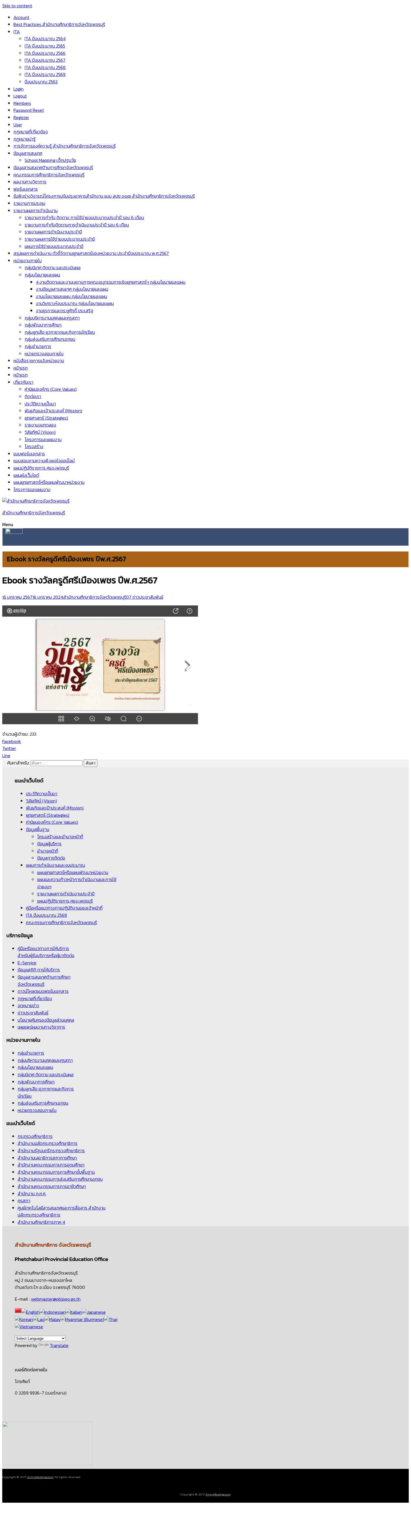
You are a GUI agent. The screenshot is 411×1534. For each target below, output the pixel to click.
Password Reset (28, 110)
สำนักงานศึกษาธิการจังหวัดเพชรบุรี (33, 512)
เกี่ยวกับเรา (23, 382)
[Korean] (24, 1319)
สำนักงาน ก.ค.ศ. (32, 1193)
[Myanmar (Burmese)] (82, 1319)
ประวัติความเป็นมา (40, 403)
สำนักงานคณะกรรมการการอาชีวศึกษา (52, 1186)
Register (21, 117)
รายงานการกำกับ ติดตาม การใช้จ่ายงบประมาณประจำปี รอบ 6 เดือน (84, 217)
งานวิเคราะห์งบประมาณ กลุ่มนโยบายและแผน (75, 303)
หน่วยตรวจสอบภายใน (44, 353)
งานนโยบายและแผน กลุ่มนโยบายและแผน (71, 296)
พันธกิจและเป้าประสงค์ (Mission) (53, 410)
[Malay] (53, 1319)
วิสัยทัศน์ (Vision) (40, 432)
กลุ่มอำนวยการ (38, 346)
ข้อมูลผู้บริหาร (49, 843)
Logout (20, 96)
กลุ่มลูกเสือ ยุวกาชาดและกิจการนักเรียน (60, 332)
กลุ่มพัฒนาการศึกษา (43, 324)
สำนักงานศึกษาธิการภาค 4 (41, 1222)
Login (18, 89)
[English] (31, 1312)
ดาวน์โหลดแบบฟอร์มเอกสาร (43, 991)
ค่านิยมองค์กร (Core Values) (51, 389)
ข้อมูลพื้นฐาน (37, 829)
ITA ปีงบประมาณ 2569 (45, 74)
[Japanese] (94, 1312)
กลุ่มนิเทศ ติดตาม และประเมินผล (53, 267)
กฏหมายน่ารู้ (24, 139)
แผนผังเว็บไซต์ (26, 475)
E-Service (27, 962)
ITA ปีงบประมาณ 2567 (45, 60)
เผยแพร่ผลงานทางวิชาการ (41, 1027)
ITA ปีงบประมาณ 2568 (45, 67)
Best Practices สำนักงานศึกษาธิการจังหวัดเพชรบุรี (59, 24)
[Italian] (74, 1312)
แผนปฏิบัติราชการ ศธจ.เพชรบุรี (41, 468)
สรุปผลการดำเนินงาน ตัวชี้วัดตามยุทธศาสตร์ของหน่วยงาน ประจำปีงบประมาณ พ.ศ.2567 (91, 253)
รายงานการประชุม (29, 203)
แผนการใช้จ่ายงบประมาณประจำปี (54, 246)
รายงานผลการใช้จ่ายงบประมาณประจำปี (60, 239)
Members (22, 103)
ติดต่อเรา (33, 396)
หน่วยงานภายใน (27, 260)
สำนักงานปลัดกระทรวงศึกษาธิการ (47, 1143)
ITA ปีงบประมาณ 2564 (45, 38)
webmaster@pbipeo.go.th (56, 1299)
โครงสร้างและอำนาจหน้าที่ (60, 836)
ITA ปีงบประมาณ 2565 (45, 45)
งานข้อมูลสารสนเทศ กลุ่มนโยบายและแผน (72, 289)
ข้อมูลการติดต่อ (51, 857)
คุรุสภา (24, 1200)
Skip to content (17, 5)
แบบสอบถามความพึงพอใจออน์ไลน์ (44, 460)
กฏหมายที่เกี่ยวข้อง (30, 131)
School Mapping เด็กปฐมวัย (50, 160)
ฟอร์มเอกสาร (25, 189)
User (17, 124)
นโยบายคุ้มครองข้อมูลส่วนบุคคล (46, 1020)
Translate (59, 1345)
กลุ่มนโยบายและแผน (42, 274)
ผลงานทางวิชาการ (29, 181)
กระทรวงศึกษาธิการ (35, 1136)
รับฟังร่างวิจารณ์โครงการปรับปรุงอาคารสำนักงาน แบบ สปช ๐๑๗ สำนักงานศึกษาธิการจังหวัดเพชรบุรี (104, 196)
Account (21, 17)
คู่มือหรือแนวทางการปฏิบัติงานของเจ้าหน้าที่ (64, 908)
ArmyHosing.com (218, 1494)
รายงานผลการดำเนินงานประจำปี (53, 231)
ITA (16, 31)
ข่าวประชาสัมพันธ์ (33, 1012)
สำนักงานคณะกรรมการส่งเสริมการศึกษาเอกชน (60, 1179)
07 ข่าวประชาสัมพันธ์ (144, 597)
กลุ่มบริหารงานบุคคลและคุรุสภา (52, 317)
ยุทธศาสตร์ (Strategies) (46, 418)
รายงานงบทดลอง (40, 425)
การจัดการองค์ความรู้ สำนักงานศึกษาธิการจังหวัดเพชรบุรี (64, 146)
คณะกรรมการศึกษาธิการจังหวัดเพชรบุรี (48, 174)
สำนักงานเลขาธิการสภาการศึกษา (47, 1157)
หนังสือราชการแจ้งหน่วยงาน (38, 360)
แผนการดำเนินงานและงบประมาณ (55, 865)
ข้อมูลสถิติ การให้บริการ (39, 969)
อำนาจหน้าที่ (47, 851)
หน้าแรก (20, 367)
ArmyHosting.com (40, 1477)
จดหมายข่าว (28, 1005)
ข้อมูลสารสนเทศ (27, 153)
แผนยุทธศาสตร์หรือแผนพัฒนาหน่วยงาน (48, 482)
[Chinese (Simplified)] (18, 1312)
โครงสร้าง (34, 446)
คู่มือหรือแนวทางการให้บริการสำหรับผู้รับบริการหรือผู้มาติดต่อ (46, 952)
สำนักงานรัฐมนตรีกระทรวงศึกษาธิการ (51, 1150)
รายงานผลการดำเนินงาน (35, 210)
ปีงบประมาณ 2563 (41, 81)
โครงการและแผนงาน (43, 439)
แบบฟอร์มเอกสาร (29, 453)
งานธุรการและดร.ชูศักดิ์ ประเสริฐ (64, 310)
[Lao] (39, 1319)
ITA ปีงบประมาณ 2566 (45, 53)
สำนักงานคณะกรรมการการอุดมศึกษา (51, 1164)
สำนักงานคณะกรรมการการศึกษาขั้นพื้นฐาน (56, 1172)
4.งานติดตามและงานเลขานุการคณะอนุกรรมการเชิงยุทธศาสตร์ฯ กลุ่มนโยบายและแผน (110, 282)
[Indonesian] (53, 1312)
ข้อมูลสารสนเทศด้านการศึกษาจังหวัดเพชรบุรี (53, 167)
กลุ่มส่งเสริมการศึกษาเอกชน (50, 339)
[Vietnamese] (29, 1326)
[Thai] (110, 1319)
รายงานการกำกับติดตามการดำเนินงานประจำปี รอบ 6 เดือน (77, 224)
